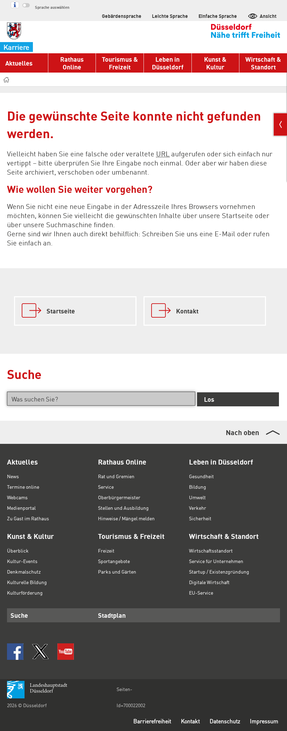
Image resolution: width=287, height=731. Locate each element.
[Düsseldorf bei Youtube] (65, 651)
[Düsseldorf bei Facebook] (15, 651)
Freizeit (106, 550)
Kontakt (190, 721)
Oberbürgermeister (119, 497)
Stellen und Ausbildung (123, 508)
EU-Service (201, 592)
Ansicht (268, 16)
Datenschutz (225, 721)
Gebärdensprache (121, 16)
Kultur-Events (22, 561)
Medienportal (21, 508)
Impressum (264, 721)
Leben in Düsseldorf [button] (167, 63)
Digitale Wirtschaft (209, 582)
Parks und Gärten (117, 571)
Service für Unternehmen (216, 561)
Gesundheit (201, 476)
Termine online (23, 486)
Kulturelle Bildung (27, 582)
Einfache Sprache (217, 16)
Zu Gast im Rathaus (28, 518)
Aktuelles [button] (19, 63)
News (13, 476)
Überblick (18, 550)
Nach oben (242, 432)
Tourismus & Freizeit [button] (120, 63)
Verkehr (197, 508)
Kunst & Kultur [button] (215, 63)
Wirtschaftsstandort (211, 550)
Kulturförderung (25, 592)
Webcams (17, 497)
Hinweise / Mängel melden (126, 518)
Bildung (197, 486)
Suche (19, 615)
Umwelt (197, 497)
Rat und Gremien (116, 476)
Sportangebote (114, 561)
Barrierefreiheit (152, 721)
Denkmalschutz (24, 571)
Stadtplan (112, 615)
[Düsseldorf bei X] (40, 651)
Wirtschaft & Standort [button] (263, 63)
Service (106, 486)
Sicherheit (200, 518)
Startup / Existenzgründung (219, 571)
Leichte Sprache (170, 16)
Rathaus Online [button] (72, 63)
